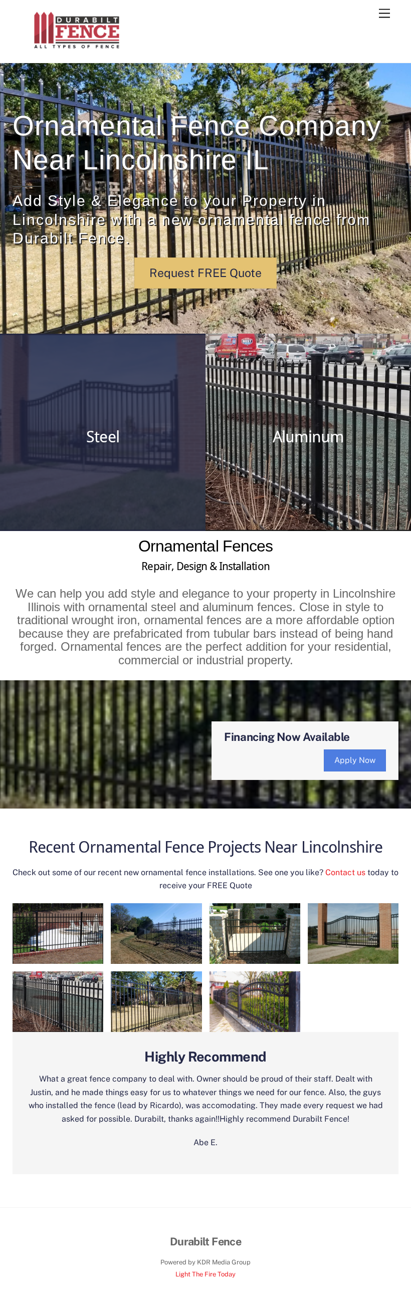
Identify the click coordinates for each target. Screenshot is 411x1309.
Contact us (345, 872)
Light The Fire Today (205, 1274)
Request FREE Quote (205, 273)
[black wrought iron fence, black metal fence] (255, 1024)
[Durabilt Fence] (77, 51)
